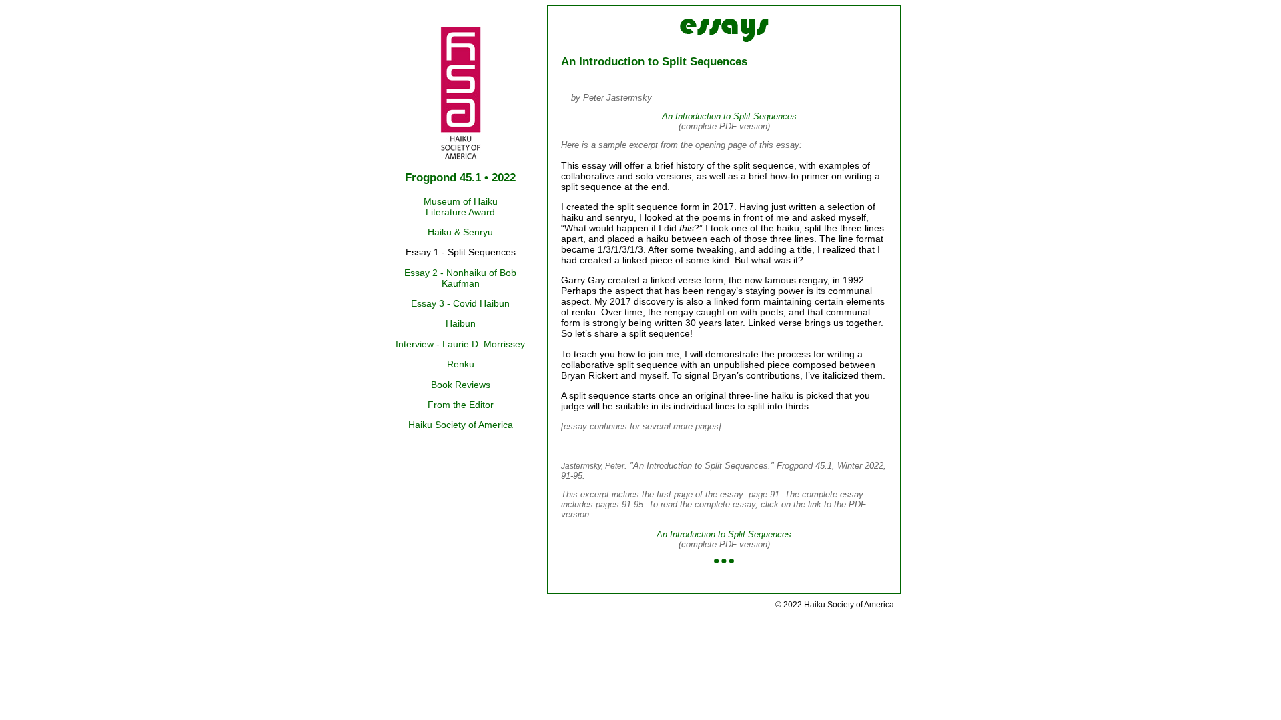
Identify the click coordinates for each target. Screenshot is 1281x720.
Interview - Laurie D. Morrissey (460, 344)
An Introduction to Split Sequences (729, 116)
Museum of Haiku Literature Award (461, 206)
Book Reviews (460, 384)
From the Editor (461, 404)
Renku (460, 364)
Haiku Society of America (460, 424)
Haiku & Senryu (460, 232)
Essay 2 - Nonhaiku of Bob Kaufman (460, 278)
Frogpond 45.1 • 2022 (460, 177)
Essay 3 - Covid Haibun (460, 303)
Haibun (461, 323)
